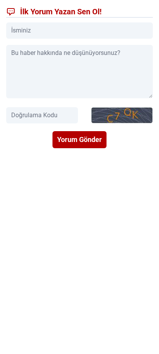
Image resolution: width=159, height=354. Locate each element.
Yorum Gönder (79, 139)
